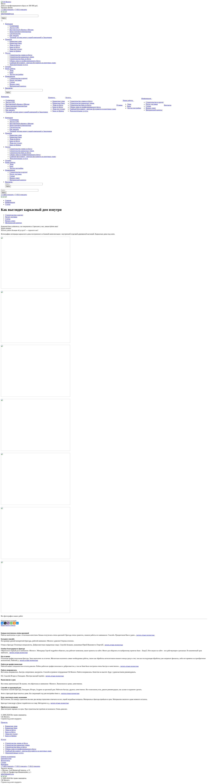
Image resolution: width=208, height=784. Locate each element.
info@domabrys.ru (7, 14)
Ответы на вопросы (8, 757)
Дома (11, 70)
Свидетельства (15, 33)
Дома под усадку (16, 49)
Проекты (8, 39)
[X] (5, 623)
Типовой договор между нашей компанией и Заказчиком (31, 37)
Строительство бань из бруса (20, 59)
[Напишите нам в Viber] (6, 12)
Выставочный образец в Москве (21, 30)
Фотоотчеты (5, 760)
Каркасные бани (16, 43)
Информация (10, 76)
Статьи (12, 82)
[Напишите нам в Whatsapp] (2, 12)
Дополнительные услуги (19, 65)
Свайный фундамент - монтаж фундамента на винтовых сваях (33, 63)
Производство (6, 758)
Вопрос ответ (15, 84)
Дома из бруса (15, 45)
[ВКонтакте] (2, 623)
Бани (11, 72)
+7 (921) (20, 9)
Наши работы (10, 69)
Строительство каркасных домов (22, 57)
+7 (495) (7, 9)
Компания (9, 24)
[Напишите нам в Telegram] (4, 12)
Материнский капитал (18, 86)
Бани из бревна (15, 51)
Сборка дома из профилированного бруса (25, 61)
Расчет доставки (16, 80)
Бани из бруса (15, 47)
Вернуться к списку (8, 625)
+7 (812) (33, 766)
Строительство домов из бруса (21, 55)
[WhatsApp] (11, 623)
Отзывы (8, 67)
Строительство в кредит (18, 78)
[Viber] (8, 623)
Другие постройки (16, 74)
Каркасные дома (16, 41)
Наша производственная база (20, 32)
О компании (14, 26)
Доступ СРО (14, 28)
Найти (4, 18)
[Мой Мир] (17, 623)
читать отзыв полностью (145, 635)
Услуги (7, 53)
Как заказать (14, 35)
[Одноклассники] (14, 623)
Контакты (8, 88)
